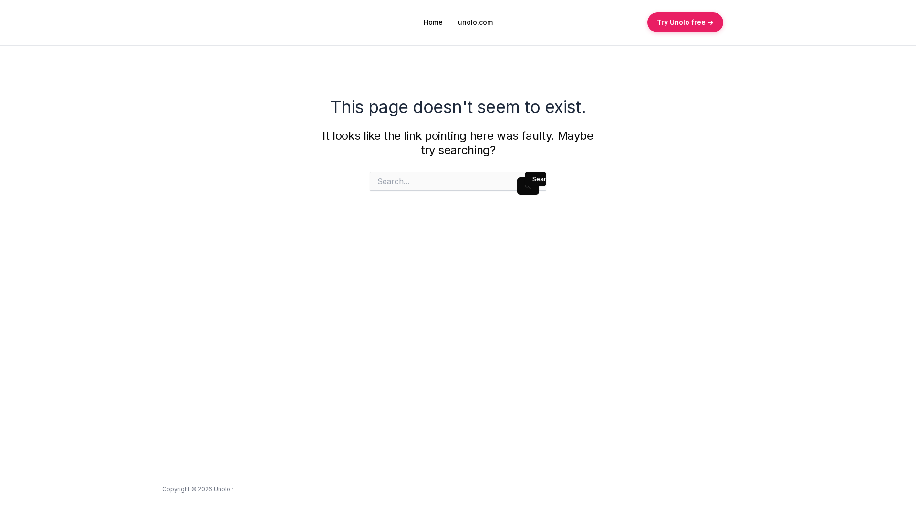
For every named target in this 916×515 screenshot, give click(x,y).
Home (433, 22)
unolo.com (475, 22)
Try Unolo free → (685, 22)
